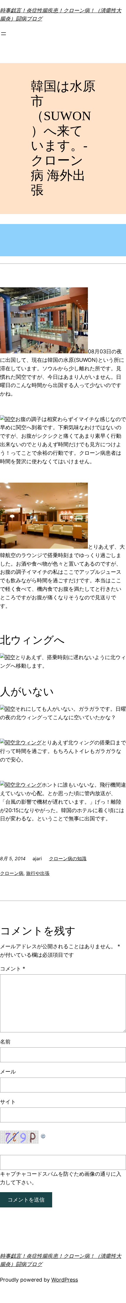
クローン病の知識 (67, 858)
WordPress (64, 1280)
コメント (12, 969)
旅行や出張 (38, 873)
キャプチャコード (21, 1174)
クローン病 (11, 873)
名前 (5, 1042)
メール (8, 1071)
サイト (8, 1102)
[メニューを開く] (3, 33)
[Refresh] (43, 1134)
